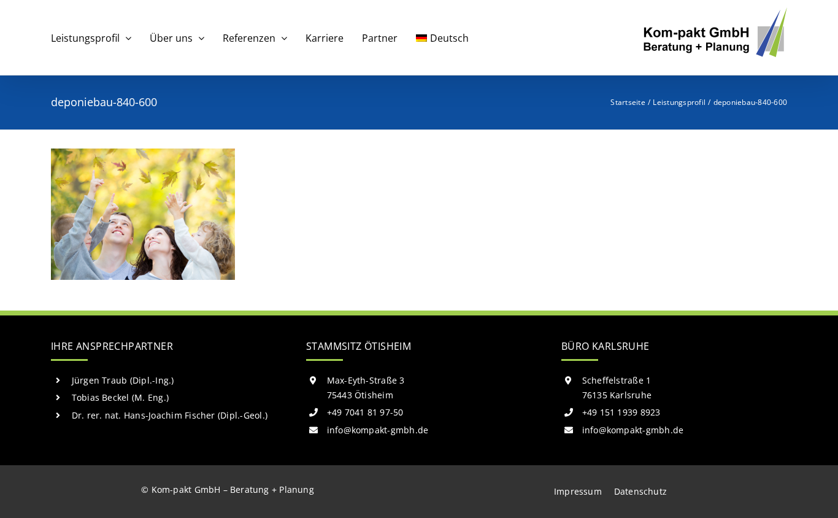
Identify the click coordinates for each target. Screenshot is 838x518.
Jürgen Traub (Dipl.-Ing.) (123, 380)
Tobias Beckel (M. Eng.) (120, 397)
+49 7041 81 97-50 (365, 412)
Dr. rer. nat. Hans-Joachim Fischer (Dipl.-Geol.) (170, 415)
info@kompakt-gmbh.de (378, 430)
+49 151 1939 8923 (621, 412)
